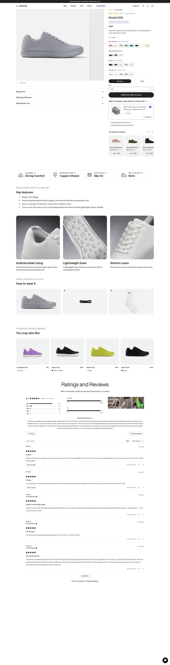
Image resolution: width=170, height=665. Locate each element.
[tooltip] (92, 418)
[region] (126, 403)
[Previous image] (17, 83)
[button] (43, 404)
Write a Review (130, 13)
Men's (142, 81)
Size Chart (148, 117)
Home (111, 10)
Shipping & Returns (24, 97)
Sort (127, 441)
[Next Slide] (142, 403)
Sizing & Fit (20, 91)
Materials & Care (23, 103)
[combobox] (128, 113)
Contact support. (92, 581)
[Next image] (21, 83)
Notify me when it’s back (131, 94)
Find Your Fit (101, 6)
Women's (120, 81)
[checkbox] (131, 111)
